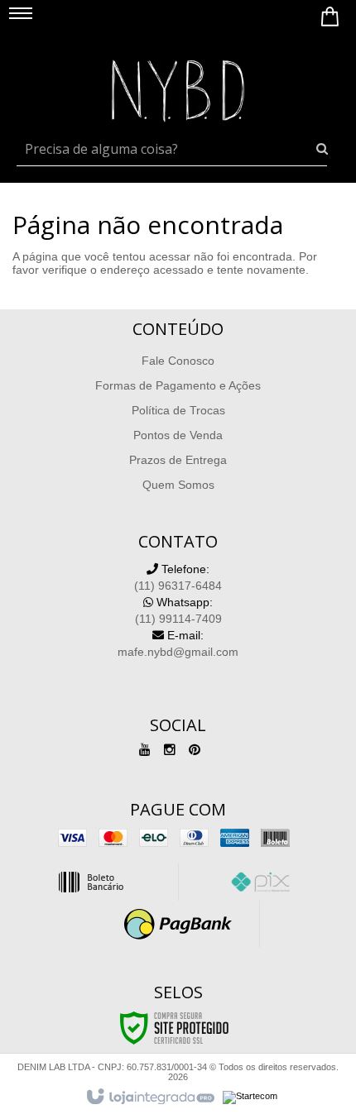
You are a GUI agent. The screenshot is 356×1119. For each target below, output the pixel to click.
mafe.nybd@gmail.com (178, 643)
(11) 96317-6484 (178, 577)
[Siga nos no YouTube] (144, 750)
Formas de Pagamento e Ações (178, 385)
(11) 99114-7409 (178, 610)
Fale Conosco (178, 360)
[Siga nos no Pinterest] (194, 750)
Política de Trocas (178, 410)
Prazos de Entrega (178, 459)
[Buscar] (322, 148)
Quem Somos (178, 484)
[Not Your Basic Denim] (178, 86)
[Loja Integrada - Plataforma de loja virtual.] (149, 1097)
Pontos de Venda (178, 435)
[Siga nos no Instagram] (169, 750)
